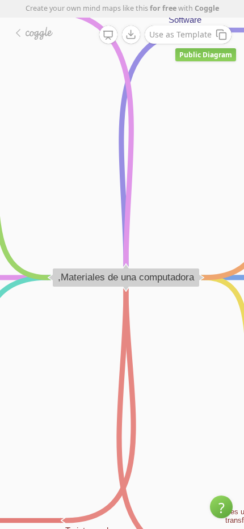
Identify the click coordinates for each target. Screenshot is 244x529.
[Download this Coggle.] (131, 35)
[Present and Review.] (108, 35)
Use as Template (180, 34)
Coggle (207, 8)
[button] (221, 507)
